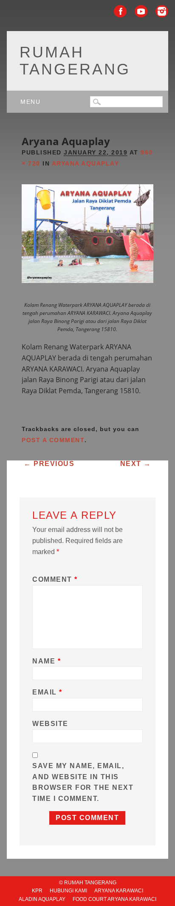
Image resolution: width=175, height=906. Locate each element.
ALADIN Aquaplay (42, 899)
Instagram (161, 11)
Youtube (141, 11)
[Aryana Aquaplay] (87, 290)
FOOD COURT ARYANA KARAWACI (114, 899)
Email (47, 692)
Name (46, 661)
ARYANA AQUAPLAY (85, 163)
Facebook (120, 11)
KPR (37, 891)
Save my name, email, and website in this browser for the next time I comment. (82, 782)
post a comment (53, 440)
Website (50, 723)
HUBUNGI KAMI (68, 891)
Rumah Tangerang (75, 60)
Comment (55, 579)
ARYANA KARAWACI (118, 891)
